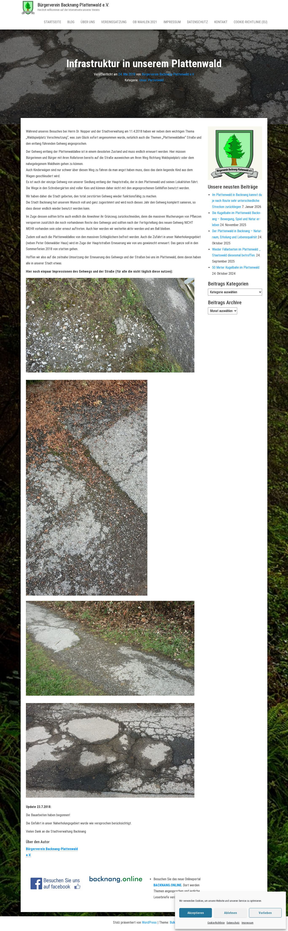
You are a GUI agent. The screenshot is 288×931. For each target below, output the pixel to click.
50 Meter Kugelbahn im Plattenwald (235, 267)
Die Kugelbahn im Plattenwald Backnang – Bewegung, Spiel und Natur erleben (236, 219)
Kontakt (220, 22)
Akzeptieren (195, 913)
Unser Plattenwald (151, 80)
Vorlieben (265, 913)
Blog (70, 22)
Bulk (172, 922)
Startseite (52, 22)
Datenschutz (233, 922)
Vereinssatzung (114, 22)
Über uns (88, 22)
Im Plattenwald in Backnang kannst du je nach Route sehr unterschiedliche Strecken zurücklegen (237, 201)
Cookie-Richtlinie (216, 922)
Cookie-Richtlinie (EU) (250, 22)
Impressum (247, 922)
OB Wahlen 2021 (145, 22)
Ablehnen (230, 913)
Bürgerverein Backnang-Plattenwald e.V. (73, 5)
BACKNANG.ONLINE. (167, 885)
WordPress (149, 922)
